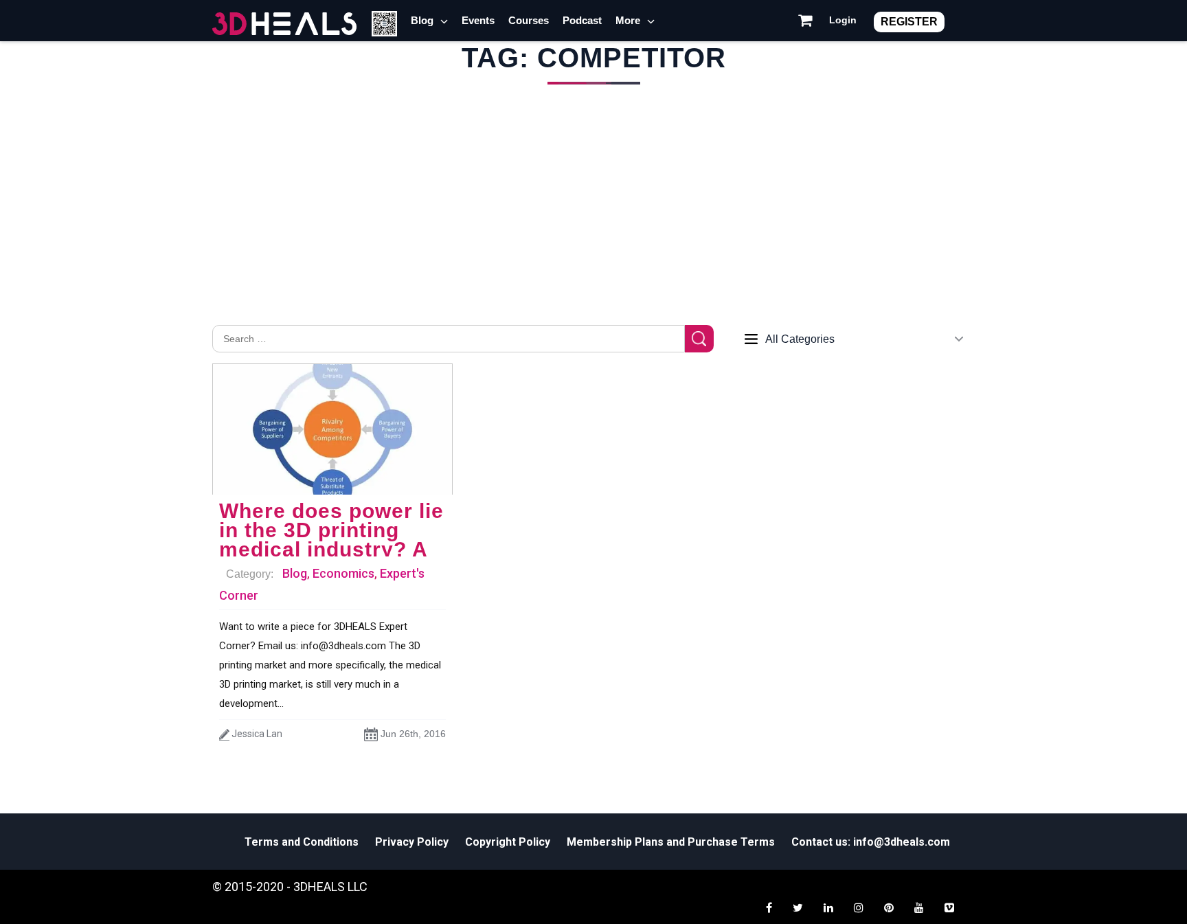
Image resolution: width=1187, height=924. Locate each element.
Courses (528, 20)
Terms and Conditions (302, 841)
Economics (343, 573)
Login (843, 19)
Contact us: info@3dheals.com (870, 841)
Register (909, 21)
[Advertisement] (593, 222)
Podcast (582, 20)
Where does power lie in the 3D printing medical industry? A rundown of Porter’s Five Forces (331, 549)
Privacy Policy (412, 841)
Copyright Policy (507, 841)
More (627, 20)
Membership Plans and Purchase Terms (671, 841)
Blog (422, 20)
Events (478, 20)
